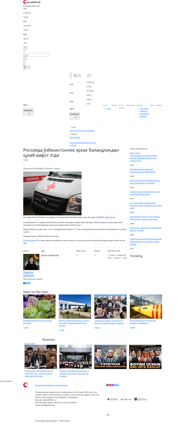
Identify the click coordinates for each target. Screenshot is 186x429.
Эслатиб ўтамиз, (30, 240)
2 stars (116, 258)
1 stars (124, 258)
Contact (93, 143)
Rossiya (44, 255)
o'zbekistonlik (53, 255)
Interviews (90, 130)
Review (77, 137)
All (135, 153)
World (72, 130)
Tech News (144, 109)
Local (73, 127)
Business (85, 143)
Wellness (143, 111)
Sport (72, 137)
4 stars (120, 255)
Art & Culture (80, 130)
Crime (108, 109)
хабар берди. (110, 217)
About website (75, 143)
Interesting (144, 114)
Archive (73, 145)
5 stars (112, 255)
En (25, 67)
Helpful (74, 134)
